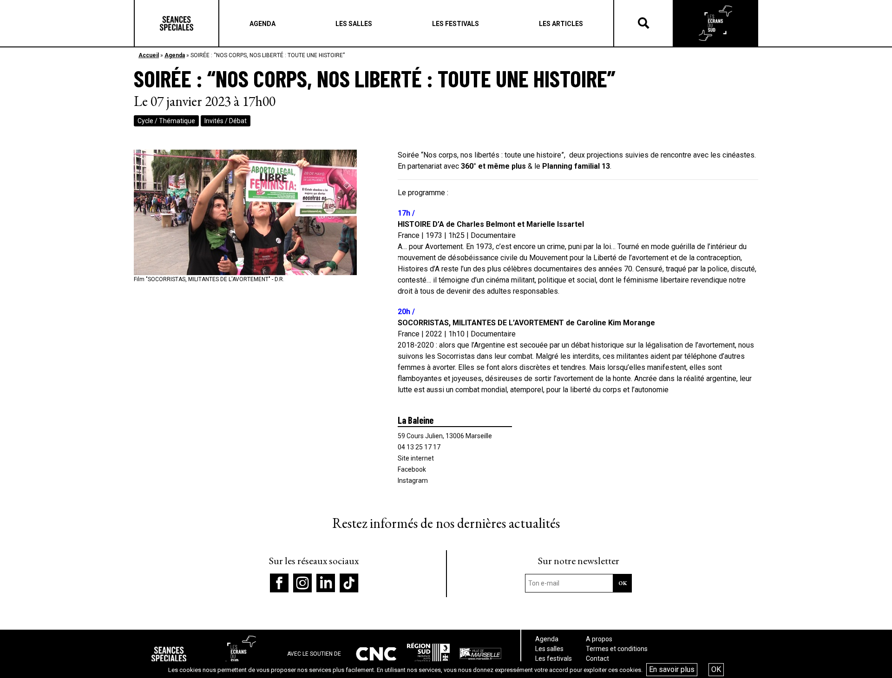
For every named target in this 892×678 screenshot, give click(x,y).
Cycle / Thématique (166, 121)
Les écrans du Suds (715, 23)
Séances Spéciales (176, 23)
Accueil (148, 55)
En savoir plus (672, 669)
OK (716, 669)
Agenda (174, 55)
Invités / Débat (225, 121)
